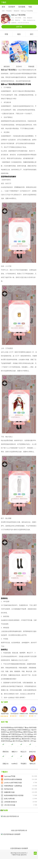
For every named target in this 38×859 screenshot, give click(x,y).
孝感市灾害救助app (23, 730)
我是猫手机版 (5, 713)
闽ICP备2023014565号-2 (19, 853)
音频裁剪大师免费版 (23, 713)
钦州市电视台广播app (21, 727)
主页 (3, 11)
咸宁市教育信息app (14, 734)
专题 (30, 7)
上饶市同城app (12, 730)
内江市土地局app (27, 734)
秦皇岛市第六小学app (29, 739)
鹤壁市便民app (16, 739)
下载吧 (3, 2)
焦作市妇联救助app (7, 727)
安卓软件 (11, 7)
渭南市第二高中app (29, 741)
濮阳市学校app (28, 732)
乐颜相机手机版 (33, 713)
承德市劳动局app (6, 741)
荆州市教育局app (17, 736)
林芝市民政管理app (16, 732)
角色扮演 (16, 11)
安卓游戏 (21, 7)
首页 (3, 7)
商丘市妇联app (6, 739)
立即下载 (19, 27)
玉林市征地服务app (29, 736)
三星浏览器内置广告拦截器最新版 (14, 713)
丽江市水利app (18, 741)
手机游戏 (9, 11)
